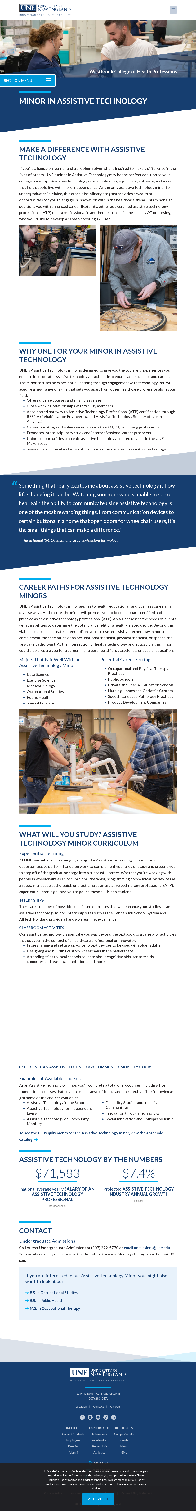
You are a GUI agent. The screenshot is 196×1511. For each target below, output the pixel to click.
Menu (173, 10)
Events (124, 1440)
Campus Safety (124, 1434)
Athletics (99, 1452)
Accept (95, 1499)
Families (73, 1446)
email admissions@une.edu (147, 1247)
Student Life (99, 1446)
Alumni (73, 1452)
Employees (73, 1440)
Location (81, 1406)
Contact (98, 1406)
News (124, 1446)
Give (124, 1452)
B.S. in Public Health (46, 1300)
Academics (99, 1440)
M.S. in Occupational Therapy (55, 1308)
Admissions (99, 1434)
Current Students (73, 1434)
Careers (115, 1406)
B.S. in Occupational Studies (54, 1292)
